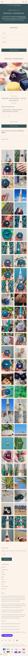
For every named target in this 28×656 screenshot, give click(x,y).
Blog (2, 576)
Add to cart (14, 121)
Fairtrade (3, 581)
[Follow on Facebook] (2, 640)
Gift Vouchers (4, 569)
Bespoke (3, 574)
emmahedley (14, 96)
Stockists (3, 567)
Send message (14, 50)
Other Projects (4, 586)
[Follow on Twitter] (6, 640)
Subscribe (7, 559)
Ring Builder (18, 5)
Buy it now (14, 126)
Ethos (2, 579)
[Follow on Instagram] (9, 640)
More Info (3, 588)
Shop (2, 572)
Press (2, 584)
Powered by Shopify (21, 646)
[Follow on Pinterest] (13, 640)
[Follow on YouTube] (17, 640)
